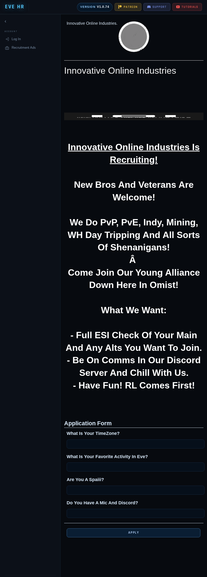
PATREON (131, 7)
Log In (16, 39)
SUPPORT (159, 7)
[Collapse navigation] (6, 21)
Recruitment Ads (24, 47)
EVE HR (14, 6)
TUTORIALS (190, 7)
